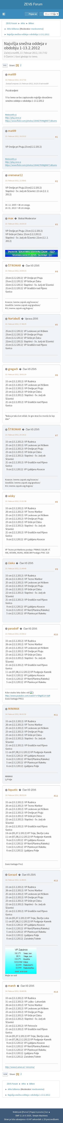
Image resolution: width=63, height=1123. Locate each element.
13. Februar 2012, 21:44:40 (15, 568)
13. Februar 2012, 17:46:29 (15, 324)
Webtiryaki (17, 1112)
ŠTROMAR (14, 265)
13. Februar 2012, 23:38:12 (15, 634)
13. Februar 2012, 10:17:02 (15, 80)
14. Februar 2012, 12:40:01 (15, 880)
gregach (13, 369)
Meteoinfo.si (10, 114)
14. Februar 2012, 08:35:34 (15, 795)
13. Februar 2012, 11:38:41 (15, 180)
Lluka (11, 563)
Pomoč (26, 1112)
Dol (5, 65)
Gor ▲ (47, 1112)
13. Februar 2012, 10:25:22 (15, 136)
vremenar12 (15, 175)
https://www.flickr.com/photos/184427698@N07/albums (31, 120)
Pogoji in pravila (36, 1112)
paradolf (13, 628)
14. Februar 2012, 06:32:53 (15, 714)
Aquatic (13, 790)
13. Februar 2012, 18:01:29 (15, 374)
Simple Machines (40, 1116)
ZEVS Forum (32, 4)
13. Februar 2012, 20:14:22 (15, 435)
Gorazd (12, 874)
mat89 (12, 74)
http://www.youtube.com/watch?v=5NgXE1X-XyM (27, 695)
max (10, 218)
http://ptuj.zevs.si (13, 117)
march (12, 985)
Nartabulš (14, 318)
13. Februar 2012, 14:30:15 (15, 271)
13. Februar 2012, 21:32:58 (15, 501)
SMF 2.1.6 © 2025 (23, 1116)
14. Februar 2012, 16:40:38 (15, 991)
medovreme (37, 28)
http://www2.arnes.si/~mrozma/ (20, 1067)
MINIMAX (13, 709)
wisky (11, 496)
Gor (5, 1074)
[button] (4, 14)
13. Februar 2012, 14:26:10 (15, 223)
